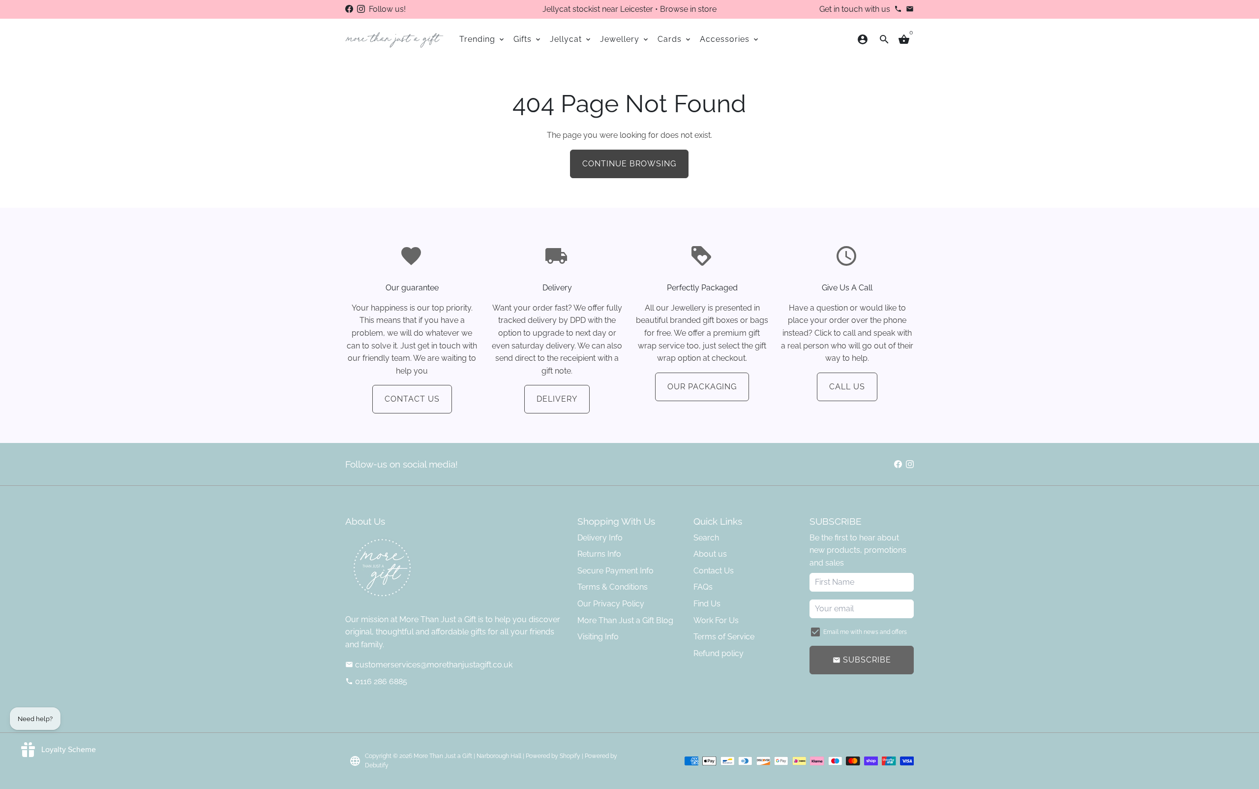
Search (706, 537)
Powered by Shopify (553, 756)
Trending (482, 39)
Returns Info (599, 554)
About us (710, 554)
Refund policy (718, 653)
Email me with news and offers (865, 632)
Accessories (730, 39)
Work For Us (716, 620)
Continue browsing (629, 163)
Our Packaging (702, 386)
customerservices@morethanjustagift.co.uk (428, 664)
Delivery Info (600, 537)
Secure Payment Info (615, 570)
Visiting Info (598, 636)
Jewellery (625, 39)
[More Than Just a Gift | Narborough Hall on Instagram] (361, 9)
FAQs (703, 587)
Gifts (527, 39)
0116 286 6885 (376, 681)
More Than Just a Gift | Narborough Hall (467, 756)
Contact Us (412, 399)
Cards (675, 39)
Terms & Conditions (612, 587)
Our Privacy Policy (610, 603)
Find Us (706, 603)
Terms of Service (723, 636)
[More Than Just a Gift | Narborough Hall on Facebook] (349, 9)
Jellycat (571, 39)
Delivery (557, 399)
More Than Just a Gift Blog (625, 620)
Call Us (847, 386)
